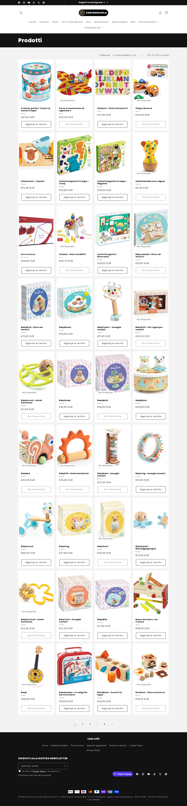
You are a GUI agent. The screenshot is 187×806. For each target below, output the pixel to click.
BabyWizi (102, 619)
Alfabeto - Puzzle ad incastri (112, 108)
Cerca (45, 745)
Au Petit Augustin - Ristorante (107, 255)
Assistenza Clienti (59, 745)
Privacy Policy (93, 750)
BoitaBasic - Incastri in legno (109, 693)
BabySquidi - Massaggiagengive (146, 547)
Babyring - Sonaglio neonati (150, 473)
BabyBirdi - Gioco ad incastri (32, 328)
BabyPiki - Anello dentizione (74, 473)
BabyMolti (102, 400)
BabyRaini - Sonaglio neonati (108, 474)
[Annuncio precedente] (64, 2)
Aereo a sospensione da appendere (71, 109)
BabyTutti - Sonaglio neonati (70, 620)
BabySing (64, 546)
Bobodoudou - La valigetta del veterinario (73, 693)
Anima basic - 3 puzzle (32, 181)
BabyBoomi (65, 327)
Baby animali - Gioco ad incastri (148, 255)
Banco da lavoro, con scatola (147, 620)
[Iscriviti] (64, 766)
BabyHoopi (65, 400)
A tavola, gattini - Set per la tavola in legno (35, 109)
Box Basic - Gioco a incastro (150, 692)
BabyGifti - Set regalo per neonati (149, 328)
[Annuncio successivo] (123, 2)
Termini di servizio (118, 745)
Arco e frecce (28, 254)
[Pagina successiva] (112, 724)
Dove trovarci (77, 745)
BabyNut (25, 473)
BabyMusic (141, 400)
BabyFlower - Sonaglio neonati (109, 328)
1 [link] (75, 724)
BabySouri (102, 546)
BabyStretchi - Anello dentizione (32, 620)
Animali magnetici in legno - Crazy (74, 182)
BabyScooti (27, 546)
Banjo (24, 692)
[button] (21, 13)
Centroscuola (31, 797)
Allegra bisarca (144, 108)
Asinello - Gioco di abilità (72, 254)
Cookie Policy (136, 745)
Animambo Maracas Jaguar (150, 181)
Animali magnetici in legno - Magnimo (112, 182)
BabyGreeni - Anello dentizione (31, 401)
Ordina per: (105, 55)
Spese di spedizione (96, 745)
